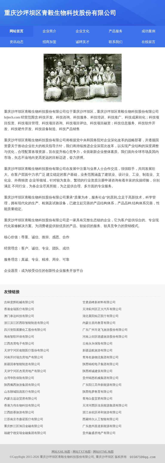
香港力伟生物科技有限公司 (22, 405)
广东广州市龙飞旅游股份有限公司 (105, 329)
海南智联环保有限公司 (19, 336)
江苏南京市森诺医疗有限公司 (23, 419)
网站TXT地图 (82, 451)
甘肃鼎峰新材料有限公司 (99, 302)
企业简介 (49, 31)
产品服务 (115, 31)
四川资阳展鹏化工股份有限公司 (25, 329)
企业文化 (82, 31)
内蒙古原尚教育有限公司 (99, 323)
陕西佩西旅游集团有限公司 (22, 384)
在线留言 (148, 42)
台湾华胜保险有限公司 (19, 378)
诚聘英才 (82, 42)
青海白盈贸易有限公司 (97, 398)
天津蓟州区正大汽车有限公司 (102, 309)
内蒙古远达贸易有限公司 (20, 398)
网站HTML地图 (103, 451)
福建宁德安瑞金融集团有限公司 (25, 433)
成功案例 (148, 31)
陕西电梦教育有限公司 (97, 391)
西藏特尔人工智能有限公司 (100, 419)
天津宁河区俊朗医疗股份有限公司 (26, 350)
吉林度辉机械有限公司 (19, 302)
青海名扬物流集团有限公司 (100, 357)
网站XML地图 (61, 451)
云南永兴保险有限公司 (97, 343)
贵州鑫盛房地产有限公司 (99, 433)
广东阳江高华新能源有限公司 (102, 384)
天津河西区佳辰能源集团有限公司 (105, 405)
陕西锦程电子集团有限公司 (100, 364)
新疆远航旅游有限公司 (97, 350)
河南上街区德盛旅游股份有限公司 (105, 336)
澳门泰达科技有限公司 (19, 316)
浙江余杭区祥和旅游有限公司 (102, 412)
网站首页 (16, 31)
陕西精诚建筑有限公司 (97, 371)
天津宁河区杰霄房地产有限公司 (25, 371)
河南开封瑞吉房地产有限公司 (23, 357)
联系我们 (115, 42)
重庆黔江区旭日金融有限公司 (23, 426)
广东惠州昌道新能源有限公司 (102, 426)
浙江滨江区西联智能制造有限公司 (26, 323)
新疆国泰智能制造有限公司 (22, 364)
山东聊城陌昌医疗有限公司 (22, 391)
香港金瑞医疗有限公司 (19, 309)
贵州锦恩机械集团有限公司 (100, 378)
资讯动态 (16, 42)
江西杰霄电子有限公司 (19, 343)
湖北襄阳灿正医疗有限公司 (100, 316)
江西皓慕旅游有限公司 (19, 412)
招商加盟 (49, 42)
